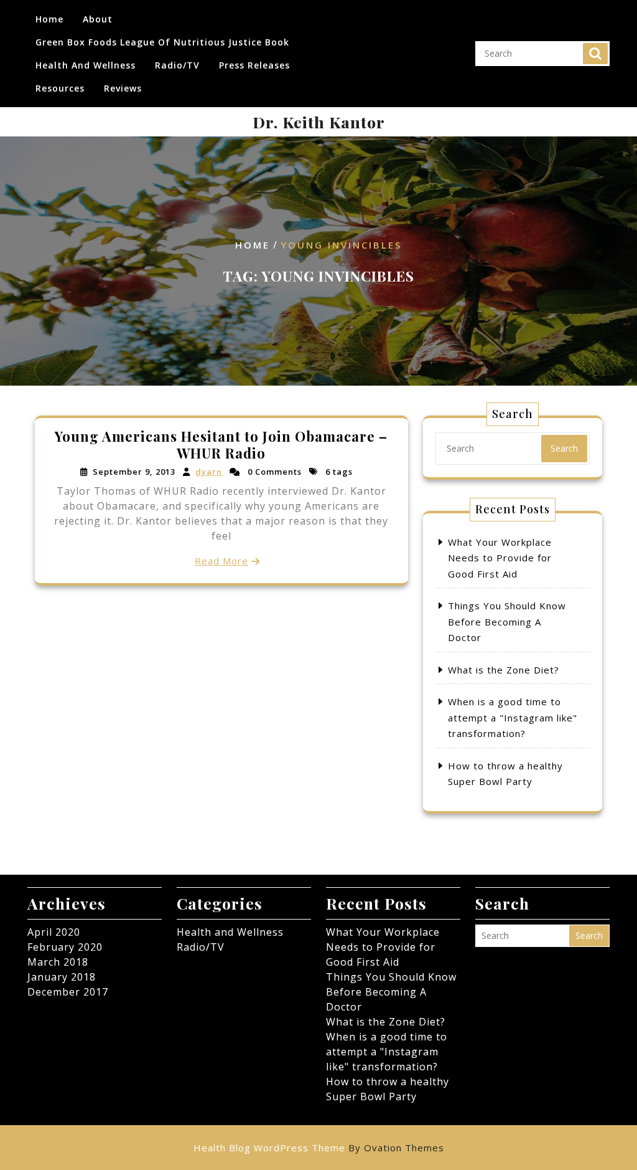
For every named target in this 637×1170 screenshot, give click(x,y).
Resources (60, 88)
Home (49, 19)
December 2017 (67, 992)
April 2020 (53, 932)
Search (595, 53)
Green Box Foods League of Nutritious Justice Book (162, 42)
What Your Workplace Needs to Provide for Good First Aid (500, 558)
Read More (221, 560)
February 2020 (65, 947)
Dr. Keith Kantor (319, 122)
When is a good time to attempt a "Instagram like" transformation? (512, 717)
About (98, 19)
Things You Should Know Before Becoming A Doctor (507, 621)
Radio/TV (177, 65)
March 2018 (57, 962)
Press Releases (254, 65)
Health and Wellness (85, 65)
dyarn (208, 471)
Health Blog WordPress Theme (318, 1147)
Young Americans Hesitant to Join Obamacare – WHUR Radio (221, 444)
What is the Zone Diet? (503, 669)
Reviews (123, 88)
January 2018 (61, 977)
